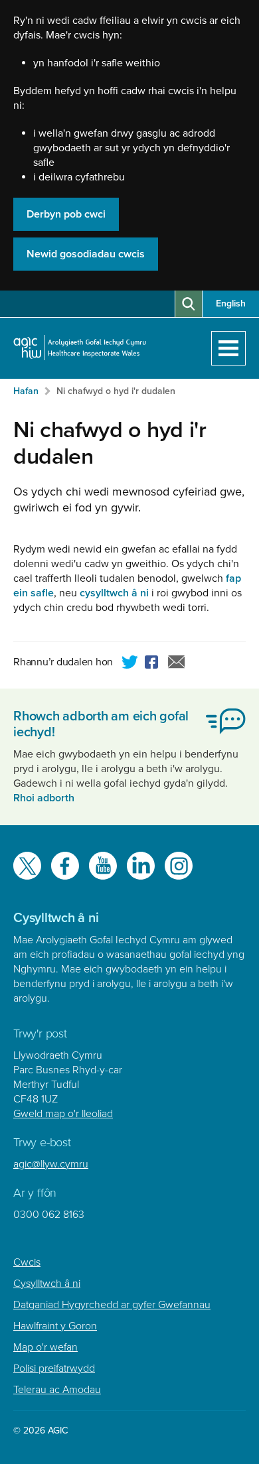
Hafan (26, 391)
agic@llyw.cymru (50, 1164)
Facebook (153, 664)
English (231, 303)
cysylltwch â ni (114, 593)
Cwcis (27, 1262)
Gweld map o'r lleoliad (63, 1113)
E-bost (176, 664)
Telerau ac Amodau (57, 1389)
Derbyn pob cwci (66, 214)
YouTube (103, 866)
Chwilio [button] (188, 304)
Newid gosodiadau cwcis (86, 254)
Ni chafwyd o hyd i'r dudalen (115, 391)
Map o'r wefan (45, 1347)
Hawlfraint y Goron (55, 1326)
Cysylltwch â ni (46, 1283)
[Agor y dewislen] (228, 348)
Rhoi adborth (43, 798)
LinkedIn (141, 866)
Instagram (179, 866)
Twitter (130, 664)
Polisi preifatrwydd (54, 1368)
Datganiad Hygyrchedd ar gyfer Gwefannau (112, 1304)
